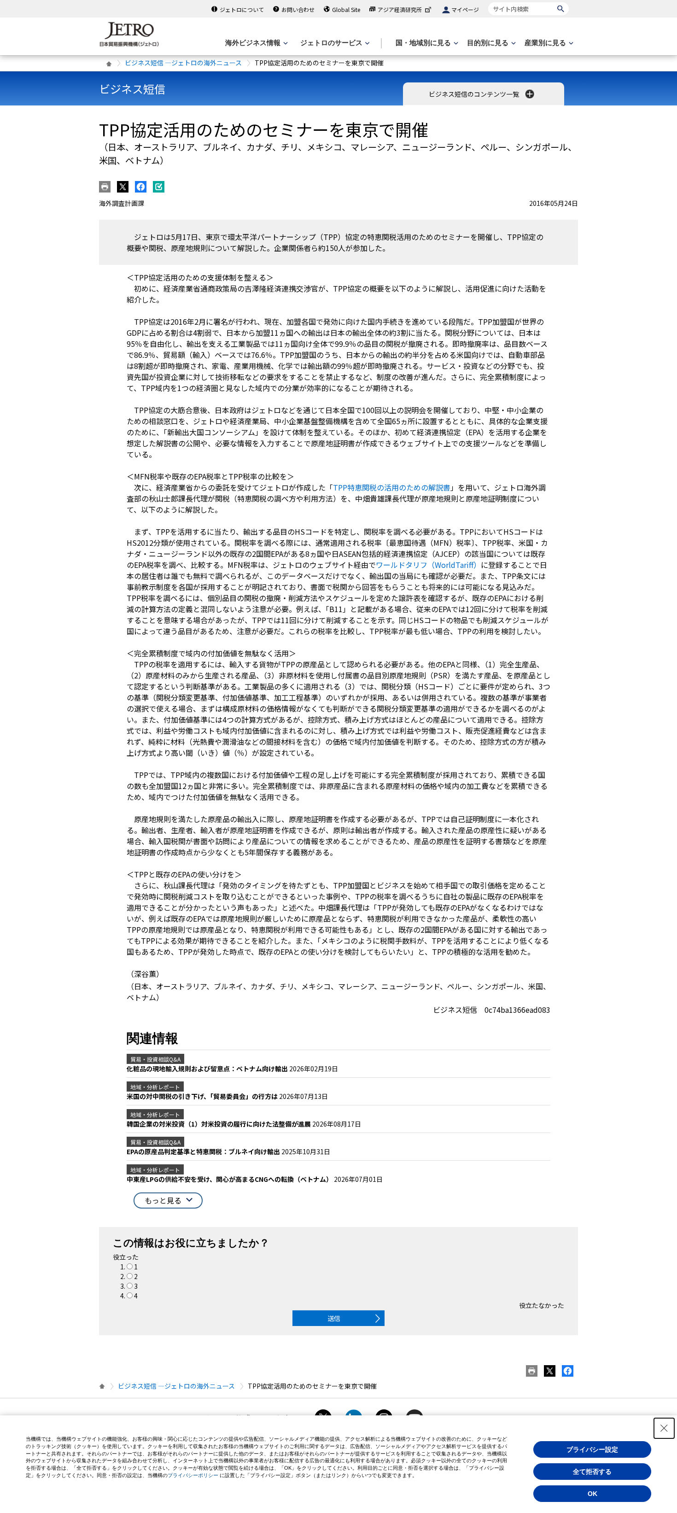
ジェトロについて (242, 9)
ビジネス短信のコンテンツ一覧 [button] (474, 94)
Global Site (346, 9)
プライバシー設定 (592, 1449)
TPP (391, 487)
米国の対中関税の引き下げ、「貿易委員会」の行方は (203, 1096)
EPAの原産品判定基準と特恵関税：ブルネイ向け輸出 (204, 1151)
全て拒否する (592, 1471)
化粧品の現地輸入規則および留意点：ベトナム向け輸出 (208, 1068)
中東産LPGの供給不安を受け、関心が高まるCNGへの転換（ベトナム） (230, 1179)
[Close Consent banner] (664, 1428)
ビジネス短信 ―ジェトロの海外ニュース (183, 62)
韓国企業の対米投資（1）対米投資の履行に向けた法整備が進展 (219, 1123)
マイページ (465, 9)
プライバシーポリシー (193, 1475)
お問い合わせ (298, 9)
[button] (168, 1200)
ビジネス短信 (132, 89)
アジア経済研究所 (400, 9)
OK (592, 1493)
